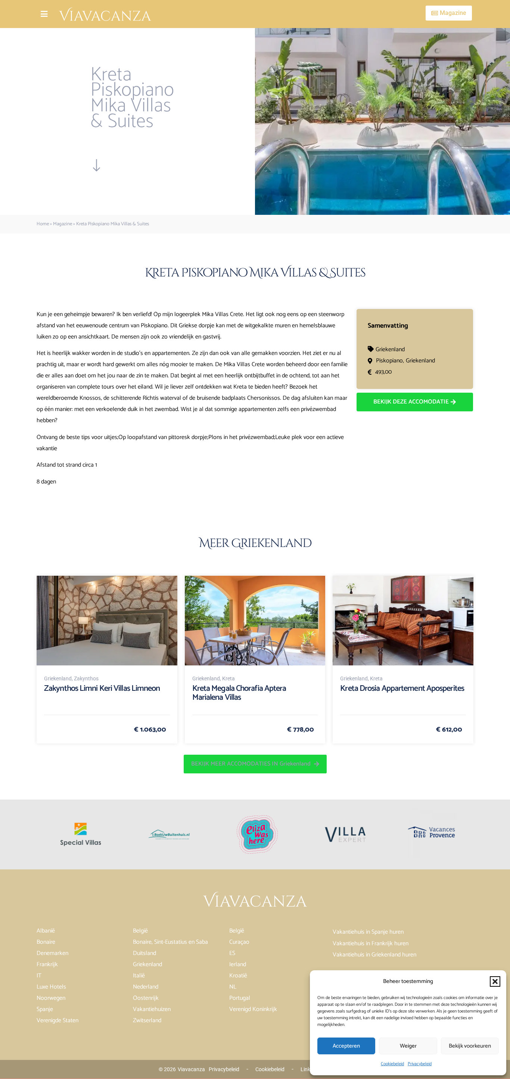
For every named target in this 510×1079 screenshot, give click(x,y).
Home (43, 224)
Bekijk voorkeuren (470, 1046)
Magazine (62, 224)
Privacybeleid (420, 1063)
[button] (495, 981)
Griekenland (390, 349)
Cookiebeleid (392, 1063)
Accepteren (346, 1046)
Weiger (408, 1046)
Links (307, 1069)
